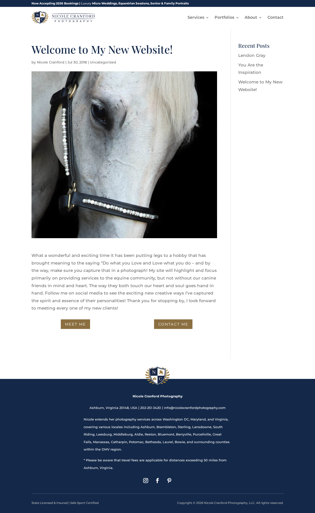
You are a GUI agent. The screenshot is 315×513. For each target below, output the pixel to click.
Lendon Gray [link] (252, 55)
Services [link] (196, 17)
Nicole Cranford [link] (50, 62)
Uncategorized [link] (103, 62)
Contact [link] (276, 17)
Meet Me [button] (75, 324)
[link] (63, 17)
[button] (146, 480)
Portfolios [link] (224, 17)
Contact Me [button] (173, 324)
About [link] (251, 17)
